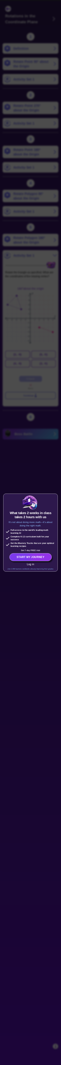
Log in (30, 564)
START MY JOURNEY (30, 557)
